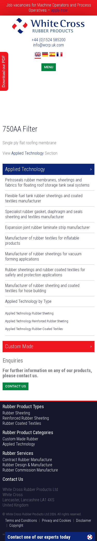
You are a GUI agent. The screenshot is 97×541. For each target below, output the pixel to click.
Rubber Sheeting (16, 412)
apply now (59, 10)
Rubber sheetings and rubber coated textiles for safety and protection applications (45, 272)
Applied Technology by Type (28, 301)
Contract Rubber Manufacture (27, 459)
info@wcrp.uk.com (48, 45)
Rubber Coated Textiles (22, 423)
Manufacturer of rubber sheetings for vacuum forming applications (43, 256)
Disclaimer (83, 520)
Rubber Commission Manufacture (30, 470)
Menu (48, 67)
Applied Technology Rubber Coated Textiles (34, 329)
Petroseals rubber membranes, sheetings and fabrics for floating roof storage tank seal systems (47, 182)
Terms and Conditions (21, 520)
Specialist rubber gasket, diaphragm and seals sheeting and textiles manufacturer (44, 214)
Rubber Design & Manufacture (27, 464)
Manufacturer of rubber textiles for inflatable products (42, 241)
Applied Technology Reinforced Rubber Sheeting (36, 321)
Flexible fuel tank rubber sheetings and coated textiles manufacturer (44, 198)
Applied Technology (27, 153)
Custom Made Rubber (20, 438)
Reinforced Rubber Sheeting (26, 418)
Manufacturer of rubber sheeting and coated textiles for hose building (42, 288)
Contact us (15, 386)
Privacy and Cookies (56, 520)
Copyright (16, 525)
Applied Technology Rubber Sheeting (29, 313)
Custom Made (19, 346)
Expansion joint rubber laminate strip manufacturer (47, 227)
